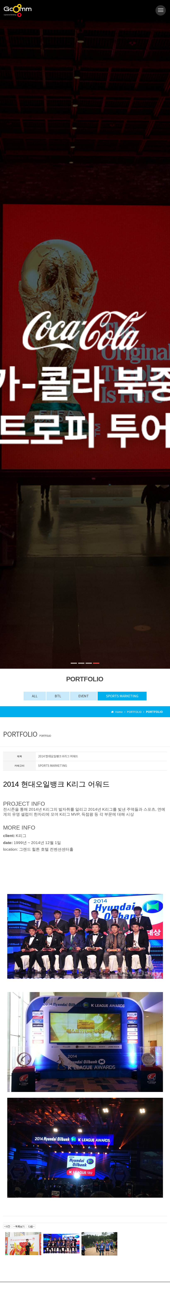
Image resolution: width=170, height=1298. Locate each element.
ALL (35, 695)
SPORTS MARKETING (122, 695)
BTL (58, 695)
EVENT (83, 695)
